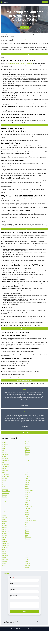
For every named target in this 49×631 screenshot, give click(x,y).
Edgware (27, 512)
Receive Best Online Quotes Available (24, 125)
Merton (26, 486)
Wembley (27, 510)
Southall (27, 549)
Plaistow (3, 377)
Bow (3, 462)
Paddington (27, 443)
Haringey (4, 537)
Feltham (27, 559)
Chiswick (27, 498)
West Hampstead (29, 457)
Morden (26, 502)
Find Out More (24, 328)
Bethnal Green (5, 476)
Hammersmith (28, 480)
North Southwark (6, 513)
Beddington (27, 492)
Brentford (27, 514)
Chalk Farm (5, 559)
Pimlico (4, 557)
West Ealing (27, 524)
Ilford (20, 377)
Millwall (4, 472)
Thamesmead (5, 474)
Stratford (13, 377)
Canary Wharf (5, 460)
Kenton (26, 522)
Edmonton (4, 541)
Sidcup (3, 523)
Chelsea (27, 447)
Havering (4, 563)
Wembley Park (28, 506)
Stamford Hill (5, 503)
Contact (45, 2)
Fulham (26, 470)
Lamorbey (4, 521)
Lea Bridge (4, 482)
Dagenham (4, 496)
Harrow (26, 534)
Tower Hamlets (5, 466)
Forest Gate (7, 377)
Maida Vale (27, 449)
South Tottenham (6, 505)
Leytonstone (5, 458)
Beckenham (27, 441)
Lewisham (4, 494)
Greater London (5, 454)
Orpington (27, 464)
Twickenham (28, 536)
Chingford (4, 527)
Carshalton (27, 508)
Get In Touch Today (24, 54)
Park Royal (27, 504)
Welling (4, 501)
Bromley (4, 452)
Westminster (5, 533)
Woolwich (4, 456)
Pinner (26, 553)
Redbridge (4, 468)
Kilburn (26, 462)
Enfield (26, 455)
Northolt (27, 545)
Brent (26, 474)
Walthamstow (5, 488)
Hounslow (27, 547)
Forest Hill (4, 535)
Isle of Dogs (5, 470)
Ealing (26, 526)
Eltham (3, 498)
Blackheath (4, 486)
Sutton (26, 516)
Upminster (27, 445)
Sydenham (4, 561)
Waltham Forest (5, 492)
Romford (4, 529)
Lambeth (4, 553)
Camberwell (5, 517)
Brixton (3, 549)
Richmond (27, 518)
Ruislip (26, 561)
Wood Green (5, 547)
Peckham (4, 507)
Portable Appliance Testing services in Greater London (20, 63)
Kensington (27, 460)
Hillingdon (27, 563)
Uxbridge (27, 567)
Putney (26, 478)
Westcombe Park (6, 464)
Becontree (4, 484)
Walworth (4, 509)
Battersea (27, 453)
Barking (17, 377)
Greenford (27, 538)
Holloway (4, 519)
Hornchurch (5, 555)
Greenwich (4, 478)
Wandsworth (28, 466)
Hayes (26, 557)
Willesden (27, 476)
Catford (4, 515)
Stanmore (27, 530)
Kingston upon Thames (30, 540)
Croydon (27, 484)
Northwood (27, 565)
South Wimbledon (29, 490)
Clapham (4, 565)
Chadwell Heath (6, 490)
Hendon (27, 482)
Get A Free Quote (24, 432)
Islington (4, 511)
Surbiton (27, 543)
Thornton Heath (28, 468)
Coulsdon (27, 532)
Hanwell (27, 528)
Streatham (27, 451)
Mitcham (27, 488)
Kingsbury (27, 500)
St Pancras (4, 525)
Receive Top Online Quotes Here (24, 229)
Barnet (26, 494)
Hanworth (27, 555)
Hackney (4, 480)
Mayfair (4, 551)
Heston (26, 551)
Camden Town (5, 543)
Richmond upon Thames (30, 520)
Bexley (3, 539)
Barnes (26, 496)
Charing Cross (5, 531)
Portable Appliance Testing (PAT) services (29, 39)
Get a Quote (23, 27)
